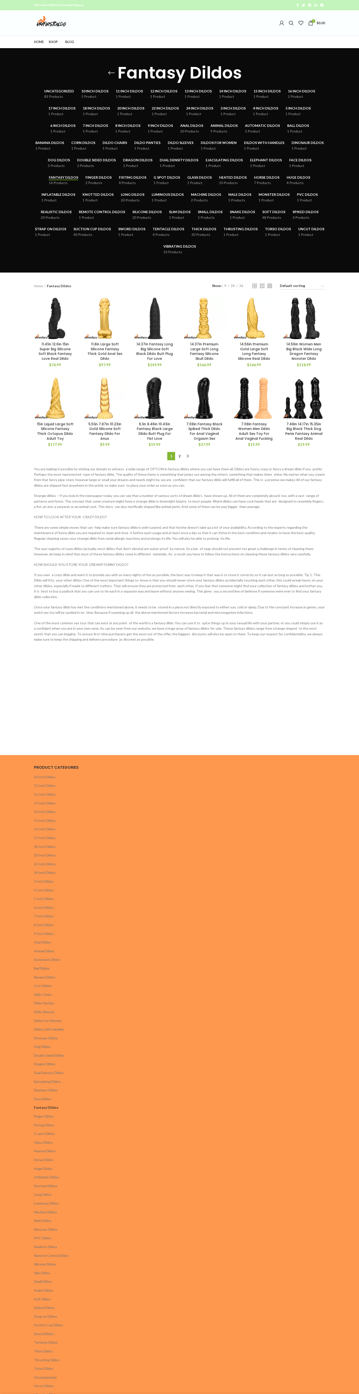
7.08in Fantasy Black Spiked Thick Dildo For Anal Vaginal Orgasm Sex (204, 431)
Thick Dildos (43, 1351)
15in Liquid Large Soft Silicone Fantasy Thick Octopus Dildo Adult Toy (55, 431)
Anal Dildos (42, 942)
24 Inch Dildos (45, 872)
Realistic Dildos (45, 1247)
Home (38, 286)
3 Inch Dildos (44, 881)
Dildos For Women (48, 1021)
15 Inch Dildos (45, 820)
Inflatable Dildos (46, 1177)
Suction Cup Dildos (48, 1325)
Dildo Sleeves (44, 1012)
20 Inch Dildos (45, 855)
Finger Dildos (44, 1116)
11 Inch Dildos (45, 785)
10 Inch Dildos (45, 777)
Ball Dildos (42, 968)
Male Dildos (43, 1220)
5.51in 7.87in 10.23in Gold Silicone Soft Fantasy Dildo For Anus (104, 431)
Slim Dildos (42, 1273)
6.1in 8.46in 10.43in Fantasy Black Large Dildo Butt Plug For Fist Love (155, 431)
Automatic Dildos (47, 959)
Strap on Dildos (45, 1316)
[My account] (281, 23)
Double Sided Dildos (49, 1055)
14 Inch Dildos (45, 812)
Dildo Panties (44, 1003)
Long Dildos (43, 1194)
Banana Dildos (44, 977)
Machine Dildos (45, 1212)
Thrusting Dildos (47, 1360)
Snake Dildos (43, 1290)
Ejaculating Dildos (47, 1081)
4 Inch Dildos (44, 890)
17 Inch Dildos (45, 838)
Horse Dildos (43, 1160)
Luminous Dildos (46, 1203)
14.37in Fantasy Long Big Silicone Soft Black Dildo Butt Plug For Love (154, 351)
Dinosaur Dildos (46, 1038)
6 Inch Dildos (44, 907)
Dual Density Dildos (49, 1073)
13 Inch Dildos (45, 803)
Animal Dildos (44, 951)
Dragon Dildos (44, 1064)
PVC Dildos (42, 1238)
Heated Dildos (45, 1151)
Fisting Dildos (44, 1125)
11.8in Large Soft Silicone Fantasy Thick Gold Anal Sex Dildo (104, 351)
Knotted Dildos (45, 1186)
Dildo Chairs (43, 994)
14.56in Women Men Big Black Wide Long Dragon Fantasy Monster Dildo (304, 351)
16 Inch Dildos (45, 829)
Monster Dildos (45, 1229)
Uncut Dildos (44, 1386)
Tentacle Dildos (46, 1342)
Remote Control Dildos (51, 1255)
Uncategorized (45, 1377)
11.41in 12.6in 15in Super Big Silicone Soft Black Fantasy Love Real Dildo (55, 351)
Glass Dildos (43, 1142)
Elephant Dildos (46, 1090)
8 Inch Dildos (44, 925)
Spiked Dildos (44, 1308)
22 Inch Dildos (45, 864)
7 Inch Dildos (44, 916)
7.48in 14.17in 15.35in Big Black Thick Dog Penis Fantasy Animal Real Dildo (304, 431)
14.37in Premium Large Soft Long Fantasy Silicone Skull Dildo (204, 351)
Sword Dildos (44, 1334)
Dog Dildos (42, 1046)
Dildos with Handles (49, 1029)
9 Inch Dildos (44, 934)
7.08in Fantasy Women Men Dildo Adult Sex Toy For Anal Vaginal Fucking (254, 431)
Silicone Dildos (45, 1264)
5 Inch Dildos (44, 899)
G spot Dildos (44, 1133)
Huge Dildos (43, 1168)
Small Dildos (43, 1281)
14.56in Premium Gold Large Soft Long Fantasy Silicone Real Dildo (254, 351)
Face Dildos (42, 1099)
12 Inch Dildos (45, 794)
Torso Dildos (43, 1368)
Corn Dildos (43, 986)
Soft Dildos (42, 1299)
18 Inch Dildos (45, 847)
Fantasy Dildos (46, 1107)
